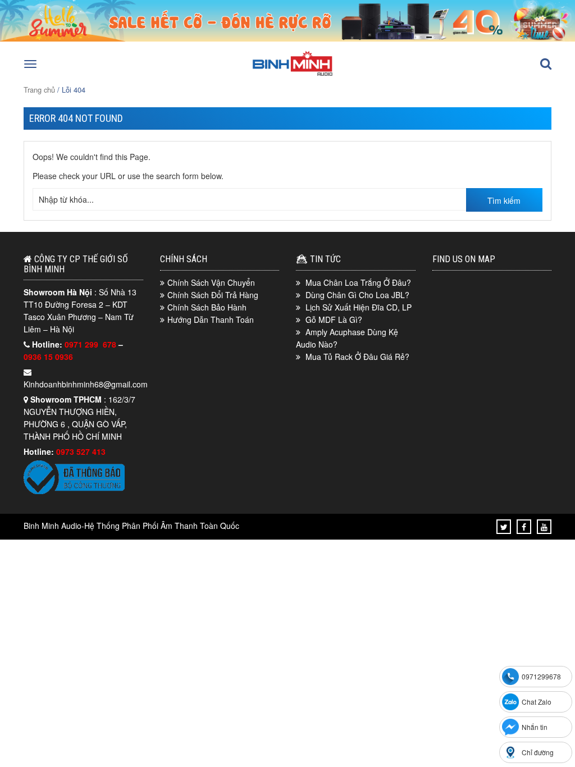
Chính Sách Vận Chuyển (211, 282)
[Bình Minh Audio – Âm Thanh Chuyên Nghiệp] (292, 74)
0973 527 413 (81, 451)
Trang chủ (39, 89)
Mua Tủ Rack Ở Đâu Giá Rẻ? (357, 356)
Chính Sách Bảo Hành (207, 307)
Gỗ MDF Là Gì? (333, 319)
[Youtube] (544, 526)
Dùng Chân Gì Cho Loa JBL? (357, 294)
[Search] (545, 64)
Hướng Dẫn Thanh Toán (210, 319)
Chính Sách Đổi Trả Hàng (212, 294)
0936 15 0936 (48, 356)
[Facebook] (524, 526)
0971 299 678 (91, 344)
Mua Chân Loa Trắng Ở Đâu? (358, 282)
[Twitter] (504, 526)
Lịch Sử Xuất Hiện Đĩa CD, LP (358, 307)
